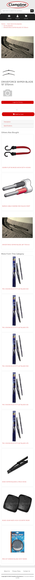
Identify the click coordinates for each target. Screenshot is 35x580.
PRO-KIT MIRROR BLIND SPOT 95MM (14, 559)
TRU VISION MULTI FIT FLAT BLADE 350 (15, 366)
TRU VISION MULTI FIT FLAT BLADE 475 (15, 443)
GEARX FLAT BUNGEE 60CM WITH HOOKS (16, 167)
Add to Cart (19, 114)
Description (7, 122)
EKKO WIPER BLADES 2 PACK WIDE (14, 482)
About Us (7, 571)
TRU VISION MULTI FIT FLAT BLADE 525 (15, 404)
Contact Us (26, 571)
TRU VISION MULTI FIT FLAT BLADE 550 (15, 289)
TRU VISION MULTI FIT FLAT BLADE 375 (15, 327)
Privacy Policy (16, 571)
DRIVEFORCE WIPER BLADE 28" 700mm (16, 244)
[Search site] (32, 10)
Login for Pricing (17, 102)
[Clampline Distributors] (17, 4)
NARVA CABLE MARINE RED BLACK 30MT (16, 206)
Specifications (8, 126)
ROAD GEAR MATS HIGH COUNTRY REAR (16, 520)
